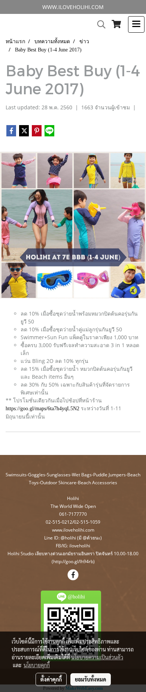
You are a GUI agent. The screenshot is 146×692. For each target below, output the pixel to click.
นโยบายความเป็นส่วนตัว (97, 657)
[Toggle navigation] (136, 24)
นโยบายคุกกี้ (37, 665)
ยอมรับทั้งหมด (90, 679)
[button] (98, 24)
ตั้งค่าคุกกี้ (51, 679)
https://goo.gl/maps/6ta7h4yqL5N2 (42, 408)
